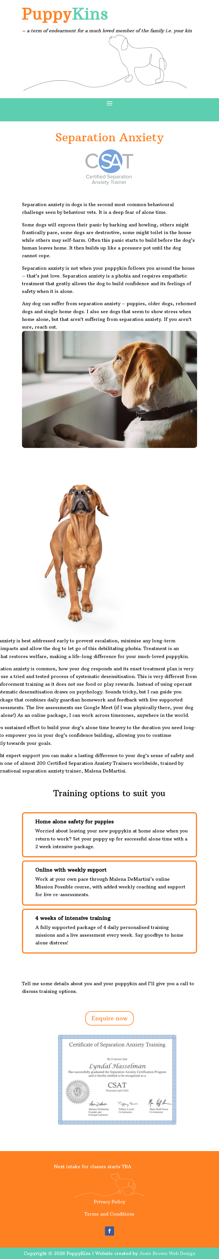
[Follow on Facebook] (109, 1231)
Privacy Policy (109, 1201)
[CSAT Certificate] (117, 1126)
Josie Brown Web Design (167, 1253)
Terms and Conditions (109, 1214)
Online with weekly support (71, 869)
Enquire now (109, 1018)
